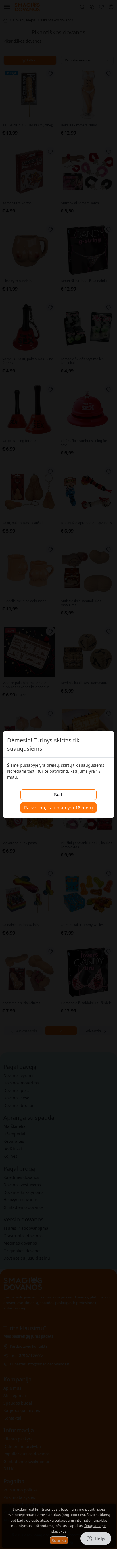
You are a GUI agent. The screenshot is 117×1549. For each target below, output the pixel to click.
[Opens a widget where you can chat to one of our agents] (95, 1539)
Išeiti (58, 795)
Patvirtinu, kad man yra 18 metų (58, 808)
